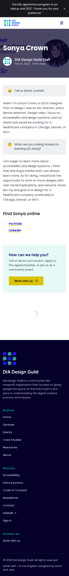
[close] (65, 9)
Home (7, 417)
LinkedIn (15, 230)
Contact (9, 505)
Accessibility (11, 475)
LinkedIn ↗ (10, 513)
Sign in (7, 520)
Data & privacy (13, 483)
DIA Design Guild (20, 372)
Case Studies (12, 440)
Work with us (28, 282)
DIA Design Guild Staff (32, 60)
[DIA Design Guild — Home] (12, 23)
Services (8, 425)
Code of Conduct (15, 490)
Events (7, 432)
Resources (10, 447)
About (7, 455)
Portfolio (15, 224)
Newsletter (10, 498)
